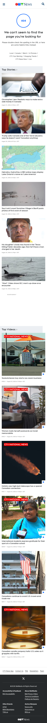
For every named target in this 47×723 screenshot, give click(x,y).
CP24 (5, 707)
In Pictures (33, 53)
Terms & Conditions (32, 696)
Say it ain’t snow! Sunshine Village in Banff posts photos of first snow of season (23, 209)
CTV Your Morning (16, 56)
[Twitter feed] (23, 678)
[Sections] (4, 4)
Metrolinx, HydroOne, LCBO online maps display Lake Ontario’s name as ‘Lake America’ (22, 173)
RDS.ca (27, 712)
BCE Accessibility (9, 694)
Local (11, 53)
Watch (25, 53)
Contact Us (19, 671)
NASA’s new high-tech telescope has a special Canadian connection (22, 487)
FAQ (26, 671)
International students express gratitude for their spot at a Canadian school (23, 542)
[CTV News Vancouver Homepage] (23, 4)
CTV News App (8, 671)
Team (42, 671)
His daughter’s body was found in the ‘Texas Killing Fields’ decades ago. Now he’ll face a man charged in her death (23, 247)
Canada (18, 53)
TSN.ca (5, 712)
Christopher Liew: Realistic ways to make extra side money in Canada (22, 101)
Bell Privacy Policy (31, 694)
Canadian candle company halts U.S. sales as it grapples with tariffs (22, 652)
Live (30, 59)
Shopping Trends (30, 56)
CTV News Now (21, 59)
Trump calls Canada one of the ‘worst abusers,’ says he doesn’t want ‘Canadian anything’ (22, 137)
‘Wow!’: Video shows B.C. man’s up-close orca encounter (21, 284)
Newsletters (34, 671)
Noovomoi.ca (29, 709)
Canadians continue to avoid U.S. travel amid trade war (21, 597)
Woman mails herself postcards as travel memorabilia (20, 432)
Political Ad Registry (32, 699)
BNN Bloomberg (8, 709)
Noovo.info (29, 707)
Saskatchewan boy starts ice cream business (21, 378)
